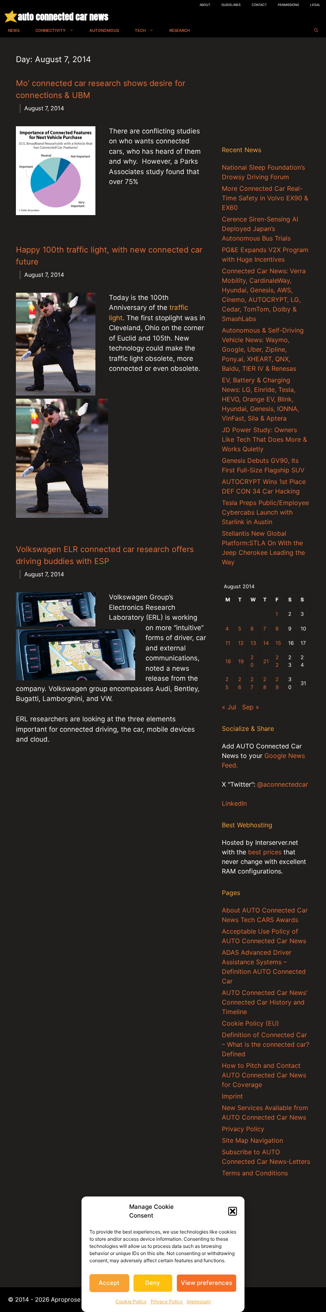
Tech (140, 30)
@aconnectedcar (282, 784)
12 (241, 643)
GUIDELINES (231, 5)
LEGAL (315, 5)
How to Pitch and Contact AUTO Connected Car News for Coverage (264, 1075)
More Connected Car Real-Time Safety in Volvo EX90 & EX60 (265, 197)
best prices (264, 852)
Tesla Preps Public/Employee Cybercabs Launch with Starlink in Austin (265, 512)
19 (241, 661)
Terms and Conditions (255, 1173)
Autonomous (104, 30)
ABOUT (205, 5)
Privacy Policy (167, 1301)
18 (228, 661)
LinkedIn (234, 803)
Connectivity (50, 30)
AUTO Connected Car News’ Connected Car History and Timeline (264, 1002)
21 (266, 661)
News (13, 30)
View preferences (206, 1283)
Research (179, 30)
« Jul (229, 707)
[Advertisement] (266, 93)
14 (266, 643)
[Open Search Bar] (316, 30)
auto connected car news (63, 16)
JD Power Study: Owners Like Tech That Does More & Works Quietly (264, 439)
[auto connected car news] (11, 16)
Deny (152, 1283)
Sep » (250, 707)
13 (253, 643)
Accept (109, 1283)
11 (227, 643)
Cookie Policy (131, 1301)
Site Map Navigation (252, 1140)
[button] (233, 1211)
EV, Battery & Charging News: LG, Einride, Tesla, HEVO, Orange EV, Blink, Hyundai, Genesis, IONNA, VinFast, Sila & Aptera (260, 399)
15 (278, 643)
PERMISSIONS (288, 5)
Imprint (232, 1096)
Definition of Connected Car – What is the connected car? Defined (265, 1044)
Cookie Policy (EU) (250, 1023)
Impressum (199, 1301)
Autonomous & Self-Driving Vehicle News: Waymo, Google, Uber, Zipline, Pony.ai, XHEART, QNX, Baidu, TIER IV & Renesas (263, 349)
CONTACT (259, 5)
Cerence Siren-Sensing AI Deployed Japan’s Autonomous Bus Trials (260, 228)
